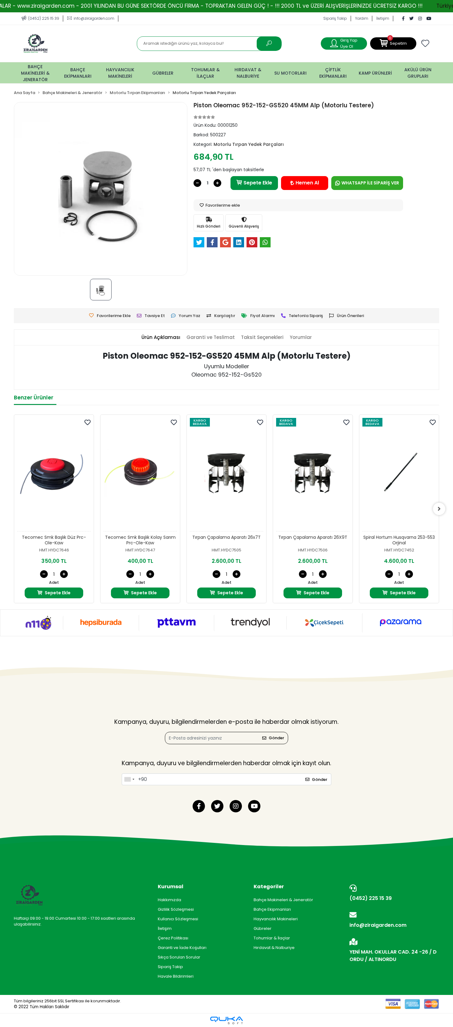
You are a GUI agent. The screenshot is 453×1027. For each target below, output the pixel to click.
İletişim (382, 18)
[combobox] (129, 779)
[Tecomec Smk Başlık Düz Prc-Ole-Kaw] (54, 474)
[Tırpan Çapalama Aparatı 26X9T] (312, 474)
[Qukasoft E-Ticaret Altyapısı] (226, 1020)
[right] (439, 509)
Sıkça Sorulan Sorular (179, 957)
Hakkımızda (169, 900)
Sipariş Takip (335, 18)
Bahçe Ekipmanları (272, 909)
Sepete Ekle (257, 182)
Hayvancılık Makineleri (276, 919)
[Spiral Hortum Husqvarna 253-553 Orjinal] (399, 474)
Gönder (276, 738)
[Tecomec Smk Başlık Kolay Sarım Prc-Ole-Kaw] (140, 474)
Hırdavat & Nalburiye (274, 948)
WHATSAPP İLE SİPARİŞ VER (370, 183)
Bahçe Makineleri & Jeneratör (283, 900)
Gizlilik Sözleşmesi (176, 909)
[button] (393, 43)
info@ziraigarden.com (377, 925)
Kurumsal (170, 886)
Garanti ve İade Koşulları (182, 948)
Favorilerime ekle (222, 205)
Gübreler (262, 928)
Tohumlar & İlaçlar (272, 938)
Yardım (361, 18)
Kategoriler (269, 886)
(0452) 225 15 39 (370, 898)
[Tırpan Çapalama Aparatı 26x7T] (226, 474)
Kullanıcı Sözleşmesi (178, 919)
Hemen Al (307, 182)
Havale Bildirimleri (176, 976)
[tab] (160, 337)
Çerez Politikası (173, 938)
